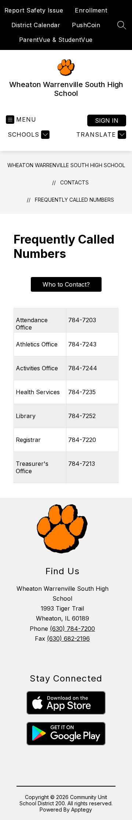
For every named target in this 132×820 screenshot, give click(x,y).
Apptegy (81, 809)
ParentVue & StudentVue (56, 39)
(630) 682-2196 (68, 638)
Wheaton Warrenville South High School (66, 165)
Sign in (106, 120)
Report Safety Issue (33, 10)
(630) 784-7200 (72, 628)
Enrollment (91, 10)
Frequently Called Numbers (74, 200)
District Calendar (35, 25)
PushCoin (86, 25)
